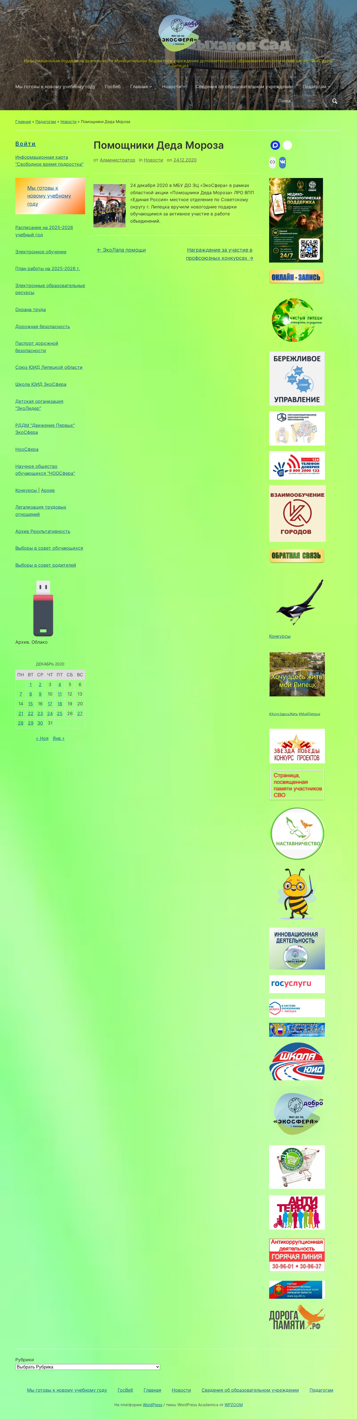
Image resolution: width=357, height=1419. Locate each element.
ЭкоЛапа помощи (121, 250)
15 (30, 703)
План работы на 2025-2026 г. (47, 268)
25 (59, 713)
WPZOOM (234, 1404)
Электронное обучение (40, 251)
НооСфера (26, 449)
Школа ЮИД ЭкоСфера (40, 384)
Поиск (335, 101)
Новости (171, 86)
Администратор (117, 160)
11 (60, 694)
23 (40, 713)
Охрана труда (30, 309)
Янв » (59, 738)
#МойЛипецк (309, 714)
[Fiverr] (287, 145)
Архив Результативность (42, 531)
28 (20, 723)
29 (30, 723)
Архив (48, 490)
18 (59, 703)
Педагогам (314, 86)
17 (50, 703)
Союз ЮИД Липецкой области (49, 367)
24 (50, 713)
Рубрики (24, 1359)
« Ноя (42, 738)
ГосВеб (112, 86)
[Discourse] (275, 145)
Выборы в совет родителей (45, 565)
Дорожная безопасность (42, 326)
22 (30, 713)
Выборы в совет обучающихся (49, 548)
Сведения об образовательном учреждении (244, 86)
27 (80, 713)
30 (40, 723)
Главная (139, 86)
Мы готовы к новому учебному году (55, 86)
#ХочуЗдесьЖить (283, 714)
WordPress (152, 1404)
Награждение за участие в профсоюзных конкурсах (220, 254)
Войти (25, 143)
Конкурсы (26, 490)
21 (20, 713)
